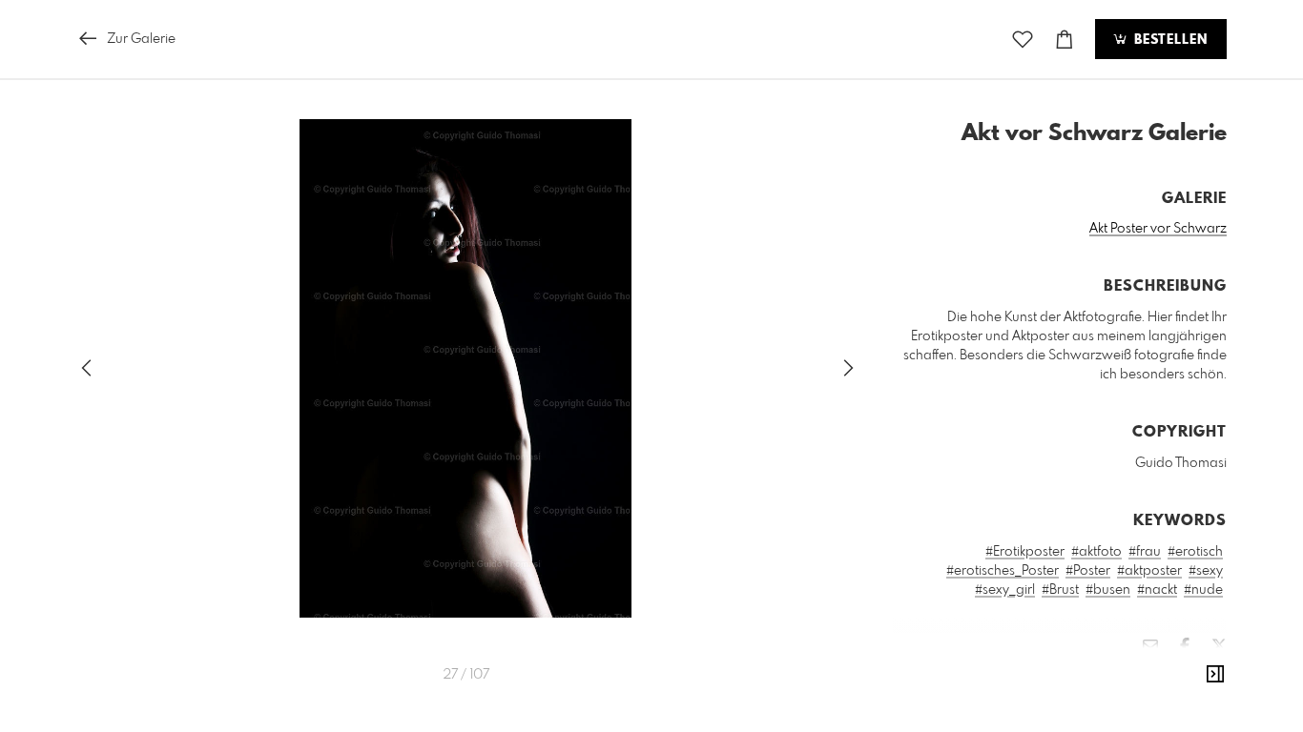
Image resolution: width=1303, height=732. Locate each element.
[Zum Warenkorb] (1064, 39)
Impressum (1119, 701)
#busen (1108, 590)
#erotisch (1195, 552)
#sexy (1206, 571)
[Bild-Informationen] (1215, 675)
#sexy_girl (1005, 590)
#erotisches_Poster (1002, 571)
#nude (1203, 590)
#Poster (1087, 571)
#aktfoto (1096, 552)
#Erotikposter (1025, 552)
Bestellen (1168, 40)
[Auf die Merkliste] (1022, 39)
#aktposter (1149, 571)
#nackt (1157, 590)
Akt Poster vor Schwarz (1158, 228)
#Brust (1060, 590)
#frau (1144, 552)
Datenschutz (1194, 701)
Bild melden (1195, 675)
